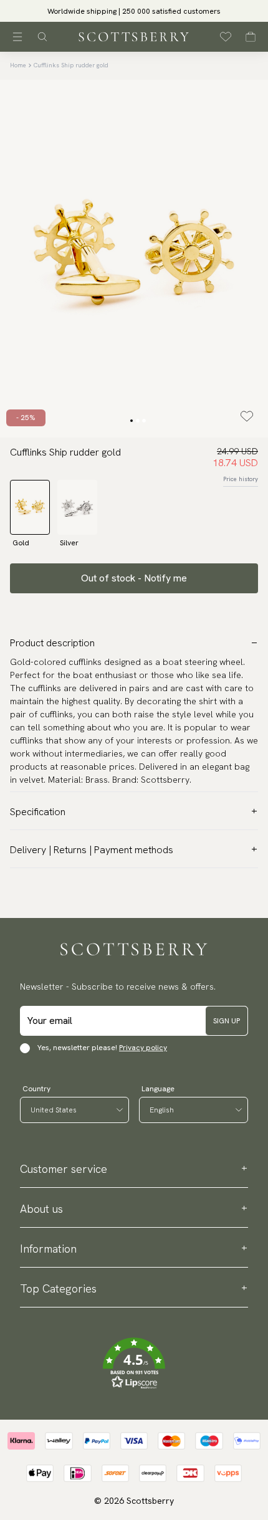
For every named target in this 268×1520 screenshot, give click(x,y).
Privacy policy (143, 1048)
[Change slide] (131, 421)
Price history (240, 479)
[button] (134, 15)
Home (18, 65)
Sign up (226, 1021)
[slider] (134, 11)
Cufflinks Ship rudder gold (71, 65)
